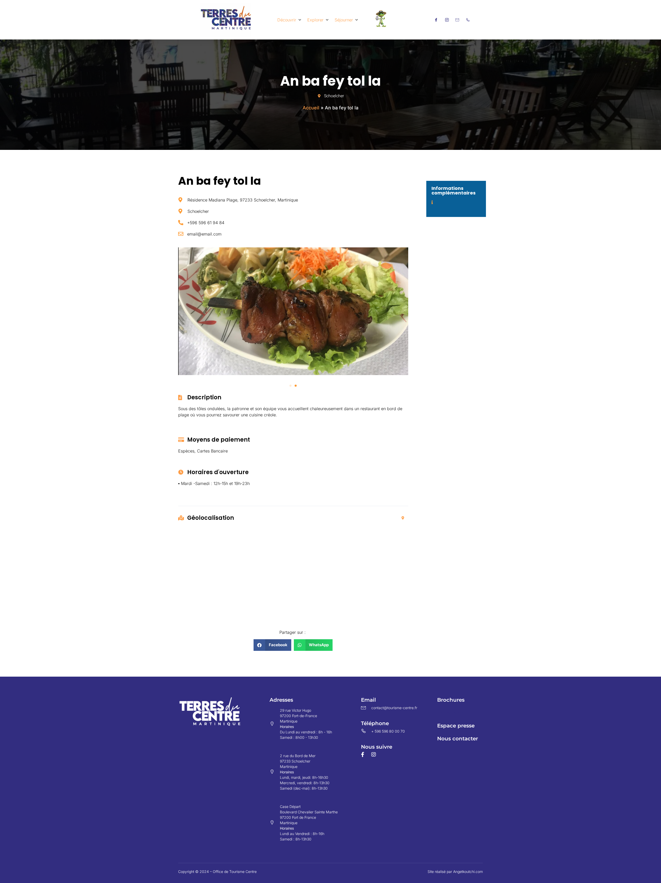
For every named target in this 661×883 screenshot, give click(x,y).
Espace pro (452, 713)
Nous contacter (457, 738)
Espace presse (456, 726)
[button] (290, 19)
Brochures (451, 700)
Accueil (311, 107)
